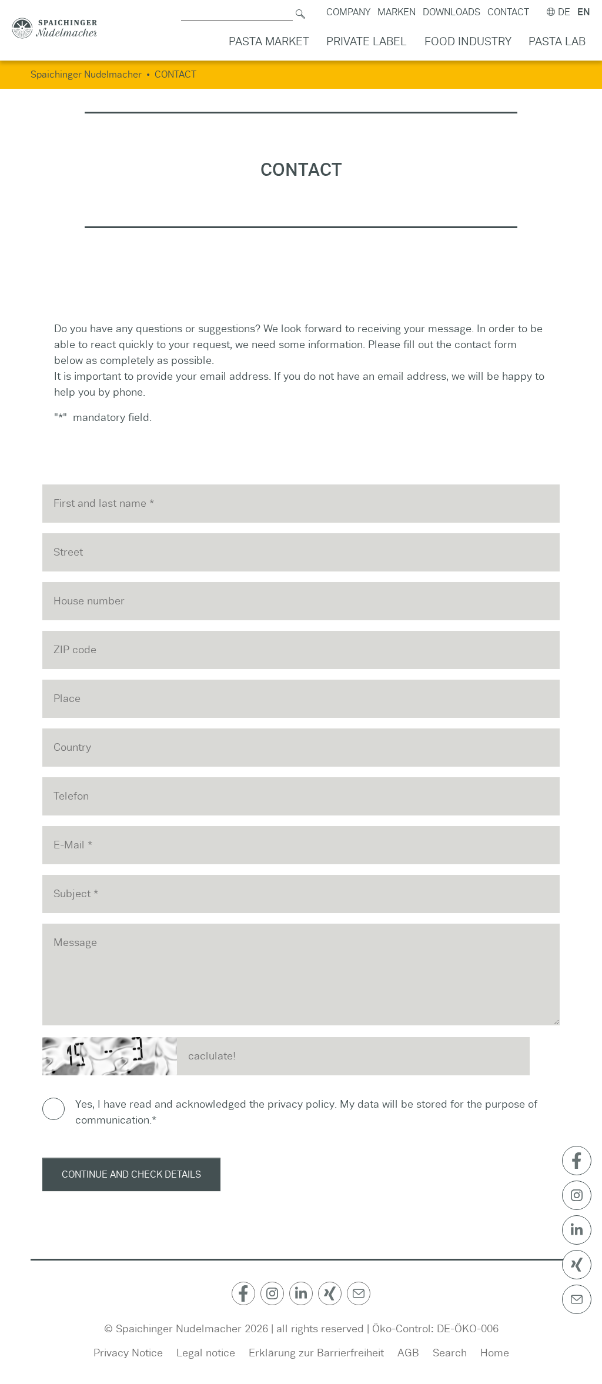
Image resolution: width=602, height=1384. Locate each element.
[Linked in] (301, 1293)
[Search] (300, 12)
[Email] (358, 1293)
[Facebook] (243, 1293)
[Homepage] (54, 28)
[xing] (330, 1293)
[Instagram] (272, 1293)
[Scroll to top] (578, 1340)
